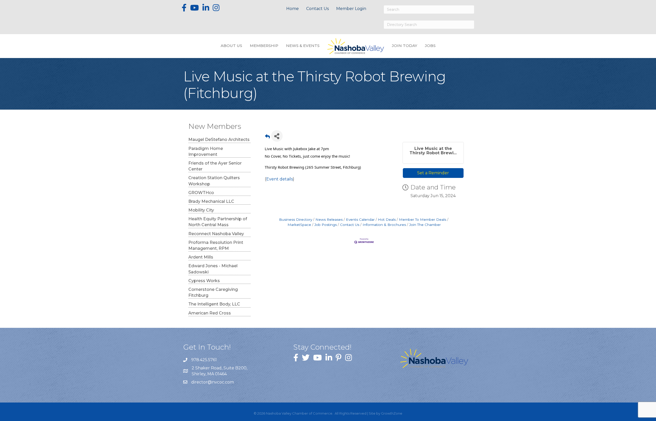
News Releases (329, 219)
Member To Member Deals (422, 219)
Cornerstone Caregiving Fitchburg (213, 292)
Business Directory (295, 219)
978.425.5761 (204, 359)
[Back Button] (267, 137)
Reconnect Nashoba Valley (216, 233)
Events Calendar (360, 219)
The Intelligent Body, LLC (214, 304)
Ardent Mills (200, 257)
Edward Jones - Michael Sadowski (213, 268)
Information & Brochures (384, 225)
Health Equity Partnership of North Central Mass (217, 221)
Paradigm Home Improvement (205, 151)
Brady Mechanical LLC (211, 201)
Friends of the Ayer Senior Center (215, 166)
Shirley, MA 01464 (220, 371)
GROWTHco (201, 192)
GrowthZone (391, 413)
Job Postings (325, 225)
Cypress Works (204, 280)
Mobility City (201, 210)
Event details (279, 179)
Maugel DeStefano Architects (219, 139)
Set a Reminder (433, 172)
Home (292, 8)
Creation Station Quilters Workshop (214, 180)
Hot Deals (387, 219)
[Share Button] (277, 136)
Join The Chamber (425, 225)
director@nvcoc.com (212, 382)
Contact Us (317, 8)
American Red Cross (209, 313)
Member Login (351, 8)
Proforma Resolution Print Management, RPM (215, 245)
